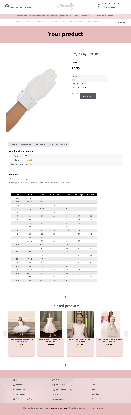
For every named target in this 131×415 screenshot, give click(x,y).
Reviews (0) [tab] (41, 144)
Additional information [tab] (21, 144)
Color (75, 76)
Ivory (26, 160)
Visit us (13, 4)
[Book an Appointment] (99, 5)
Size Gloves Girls (79, 84)
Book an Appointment (110, 4)
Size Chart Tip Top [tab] (58, 144)
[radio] (73, 80)
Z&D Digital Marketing (59, 408)
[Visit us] (7, 5)
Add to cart (88, 96)
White (31, 160)
